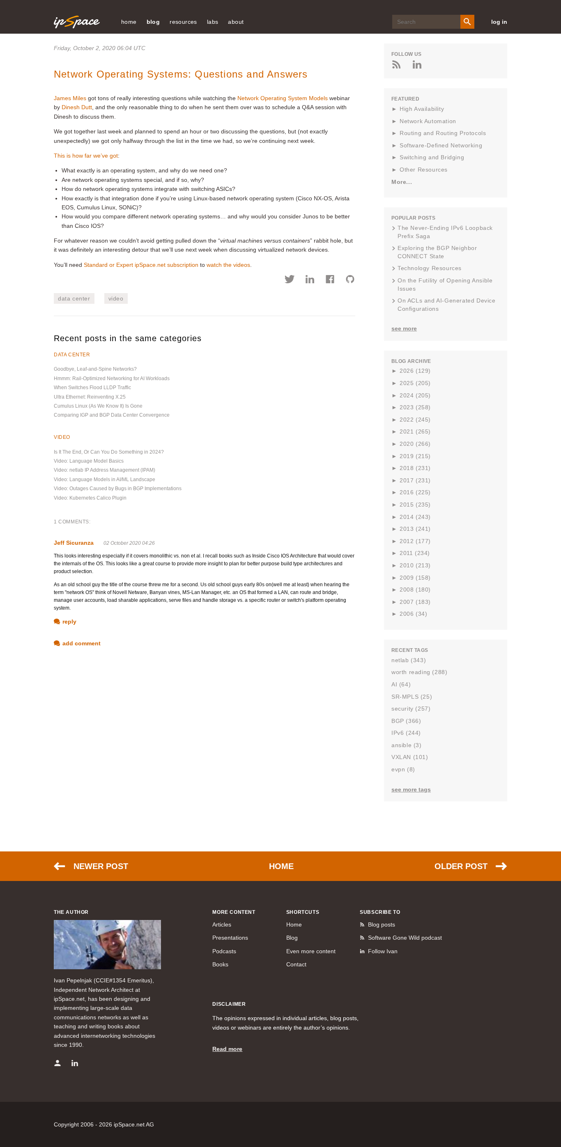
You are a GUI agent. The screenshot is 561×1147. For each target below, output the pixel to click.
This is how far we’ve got (86, 155)
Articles (221, 924)
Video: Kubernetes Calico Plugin (90, 498)
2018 (415, 468)
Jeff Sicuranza (74, 542)
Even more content (311, 951)
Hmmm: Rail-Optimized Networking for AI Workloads (112, 378)
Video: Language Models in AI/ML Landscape (104, 479)
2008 (415, 589)
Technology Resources (430, 268)
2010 (415, 565)
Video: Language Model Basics (89, 461)
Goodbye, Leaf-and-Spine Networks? (95, 369)
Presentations (230, 937)
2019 (415, 456)
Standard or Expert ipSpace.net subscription (141, 265)
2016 (415, 492)
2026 (415, 370)
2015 (415, 504)
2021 (415, 431)
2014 (415, 517)
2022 (415, 419)
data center (74, 298)
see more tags (411, 789)
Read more (227, 1049)
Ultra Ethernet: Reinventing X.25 (90, 397)
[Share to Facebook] (330, 280)
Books (220, 964)
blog (153, 21)
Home (281, 866)
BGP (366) (406, 721)
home (129, 21)
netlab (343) (408, 660)
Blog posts (381, 924)
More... (401, 182)
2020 (415, 443)
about (236, 21)
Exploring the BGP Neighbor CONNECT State (437, 252)
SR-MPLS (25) (411, 696)
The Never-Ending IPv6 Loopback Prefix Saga (445, 232)
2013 (415, 528)
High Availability (422, 109)
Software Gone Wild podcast (405, 937)
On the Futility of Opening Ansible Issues (445, 284)
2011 (415, 553)
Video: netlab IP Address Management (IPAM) (104, 470)
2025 (415, 383)
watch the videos (228, 265)
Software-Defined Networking (441, 145)
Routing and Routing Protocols (443, 133)
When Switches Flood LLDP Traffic (92, 387)
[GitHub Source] (350, 280)
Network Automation (428, 121)
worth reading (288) (419, 672)
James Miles (70, 98)
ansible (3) (406, 745)
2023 (415, 407)
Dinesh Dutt (77, 107)
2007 (415, 602)
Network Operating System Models (282, 98)
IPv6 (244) (406, 732)
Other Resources (424, 169)
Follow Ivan (383, 951)
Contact (296, 964)
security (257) (410, 708)
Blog (292, 937)
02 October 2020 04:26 (129, 543)
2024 (415, 395)
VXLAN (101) (409, 757)
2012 (415, 541)
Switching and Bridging (432, 157)
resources (183, 21)
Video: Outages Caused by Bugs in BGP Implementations (118, 488)
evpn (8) (403, 769)
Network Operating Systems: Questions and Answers (181, 74)
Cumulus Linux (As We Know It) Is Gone (98, 406)
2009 (415, 577)
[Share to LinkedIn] (310, 280)
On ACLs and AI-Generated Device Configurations (447, 304)
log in (499, 21)
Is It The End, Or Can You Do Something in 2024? (109, 452)
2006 (413, 613)
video (116, 298)
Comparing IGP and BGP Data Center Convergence (112, 415)
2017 (415, 480)
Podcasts (224, 951)
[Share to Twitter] (290, 280)
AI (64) (401, 684)
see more (404, 328)
